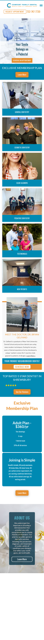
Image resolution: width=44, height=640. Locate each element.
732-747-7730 (33, 11)
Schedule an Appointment (22, 60)
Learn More (22, 74)
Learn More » (30, 356)
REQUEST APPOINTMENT (15, 11)
